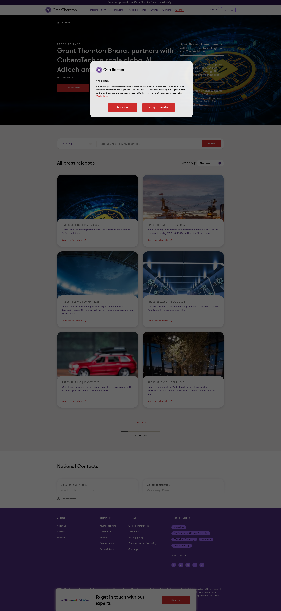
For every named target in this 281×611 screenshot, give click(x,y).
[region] (141, 89)
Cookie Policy (102, 96)
